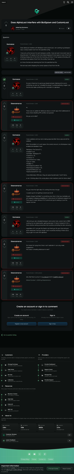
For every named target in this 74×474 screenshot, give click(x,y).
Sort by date (67, 72)
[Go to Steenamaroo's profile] (17, 110)
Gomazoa (25, 27)
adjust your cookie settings (14, 469)
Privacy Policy (25, 459)
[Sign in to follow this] (68, 28)
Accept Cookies (54, 468)
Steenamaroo (16, 103)
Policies (34, 459)
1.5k (17, 125)
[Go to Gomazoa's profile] (13, 28)
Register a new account (21, 324)
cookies (13, 468)
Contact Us (42, 459)
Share (62, 28)
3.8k (13, 125)
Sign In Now (52, 324)
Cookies (50, 459)
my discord (45, 277)
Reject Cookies (66, 468)
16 (20, 125)
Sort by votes (58, 72)
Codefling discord (58, 277)
